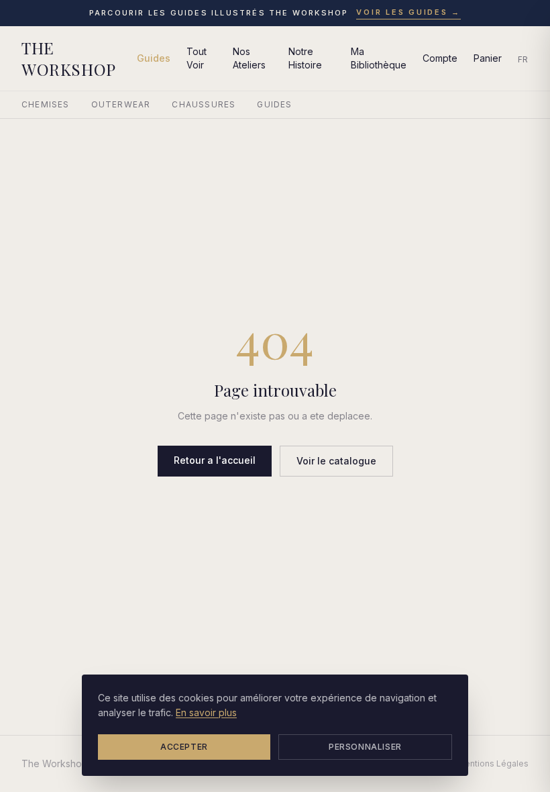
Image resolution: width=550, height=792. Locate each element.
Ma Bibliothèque (378, 58)
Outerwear (121, 104)
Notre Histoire (305, 58)
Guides (153, 58)
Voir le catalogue (336, 460)
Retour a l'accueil (215, 460)
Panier (488, 58)
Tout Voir (196, 58)
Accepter (184, 747)
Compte (440, 58)
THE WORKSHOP (68, 58)
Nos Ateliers (249, 58)
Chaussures (203, 104)
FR (523, 59)
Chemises (45, 104)
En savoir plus (206, 712)
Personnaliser (365, 747)
